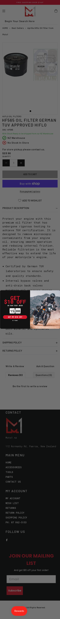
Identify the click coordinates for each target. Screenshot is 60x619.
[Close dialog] (2, 292)
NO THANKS (15, 320)
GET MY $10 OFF (15, 317)
